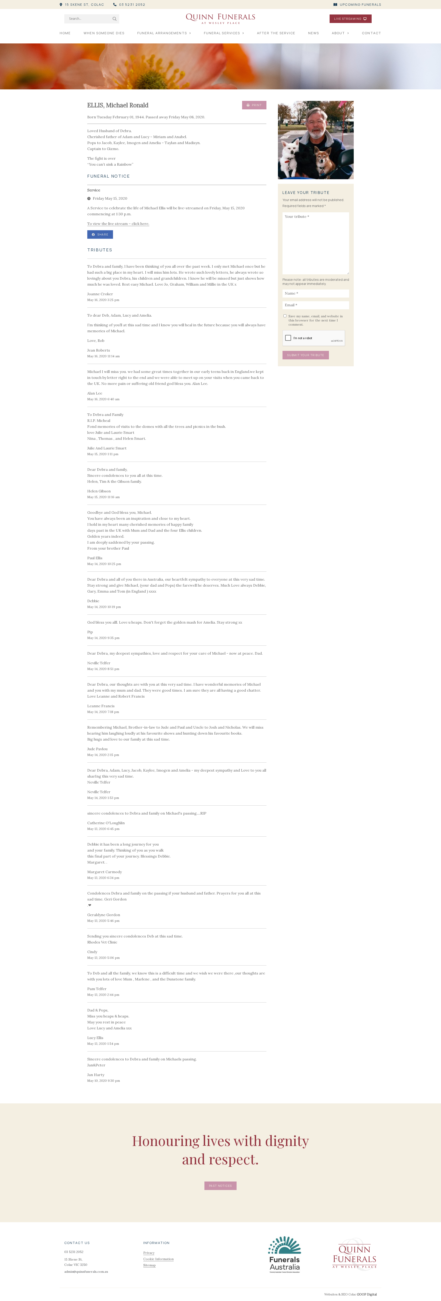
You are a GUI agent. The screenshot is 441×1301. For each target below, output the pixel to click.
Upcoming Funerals (360, 4)
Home (65, 33)
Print (256, 105)
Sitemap (149, 1265)
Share (102, 234)
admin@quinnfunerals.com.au (86, 1272)
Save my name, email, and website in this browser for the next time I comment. (315, 320)
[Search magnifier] (114, 19)
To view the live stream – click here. (118, 223)
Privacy (148, 1253)
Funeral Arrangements (162, 33)
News (313, 33)
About (338, 33)
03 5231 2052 (132, 4)
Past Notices (220, 1186)
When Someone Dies (104, 33)
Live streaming (348, 19)
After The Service (276, 33)
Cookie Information (158, 1259)
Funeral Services (222, 33)
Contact (371, 33)
